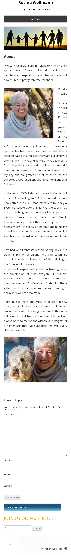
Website (8, 485)
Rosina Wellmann (35, 2)
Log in (7, 544)
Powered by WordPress (51, 548)
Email (8, 474)
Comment (10, 414)
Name (8, 460)
